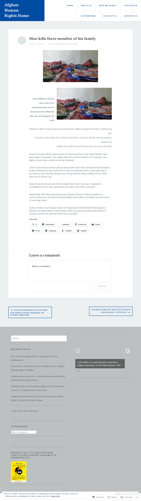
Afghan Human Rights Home (16, 10)
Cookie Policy (55, 496)
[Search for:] (39, 338)
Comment (102, 286)
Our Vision (130, 5)
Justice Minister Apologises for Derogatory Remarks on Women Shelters (28, 312)
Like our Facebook (24, 411)
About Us (86, 5)
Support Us (130, 16)
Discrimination (67, 44)
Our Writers (88, 16)
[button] (128, 351)
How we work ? (108, 5)
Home (70, 5)
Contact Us (109, 16)
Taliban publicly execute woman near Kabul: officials (111, 311)
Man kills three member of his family (62, 39)
